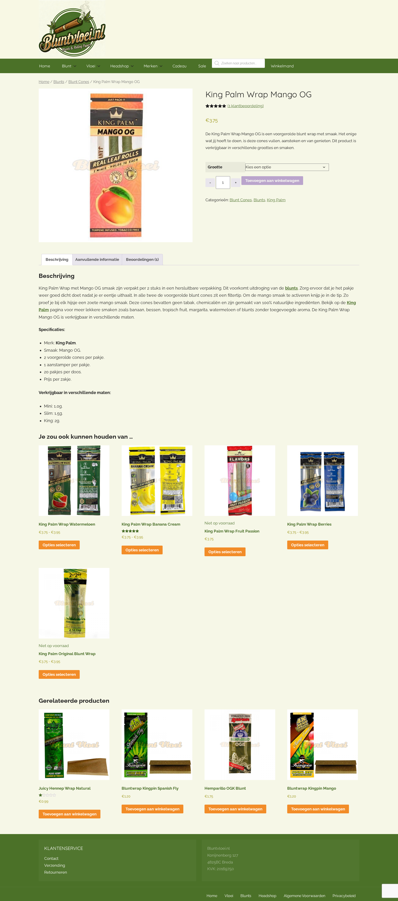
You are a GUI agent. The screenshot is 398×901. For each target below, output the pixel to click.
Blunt (66, 65)
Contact (51, 858)
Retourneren (55, 872)
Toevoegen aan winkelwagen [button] (70, 814)
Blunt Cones (78, 82)
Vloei (90, 65)
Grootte (215, 167)
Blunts (58, 82)
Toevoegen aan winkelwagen (272, 180)
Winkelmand (282, 65)
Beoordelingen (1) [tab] (142, 259)
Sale (202, 65)
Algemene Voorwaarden (304, 896)
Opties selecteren (59, 545)
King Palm (276, 200)
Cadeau (180, 65)
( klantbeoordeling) (246, 106)
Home (44, 65)
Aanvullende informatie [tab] (97, 259)
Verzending (54, 865)
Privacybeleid (344, 896)
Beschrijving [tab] (57, 259)
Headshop (119, 65)
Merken (151, 65)
